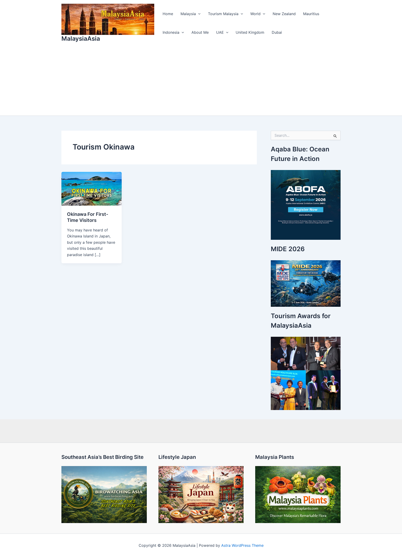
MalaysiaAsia (80, 38)
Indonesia (171, 32)
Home (168, 13)
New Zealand (284, 13)
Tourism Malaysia (223, 13)
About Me (200, 32)
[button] (198, 13)
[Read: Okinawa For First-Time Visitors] (91, 188)
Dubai (277, 32)
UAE (220, 32)
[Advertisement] (201, 80)
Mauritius (311, 13)
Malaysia (188, 13)
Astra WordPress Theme (242, 545)
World (255, 13)
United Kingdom (250, 32)
